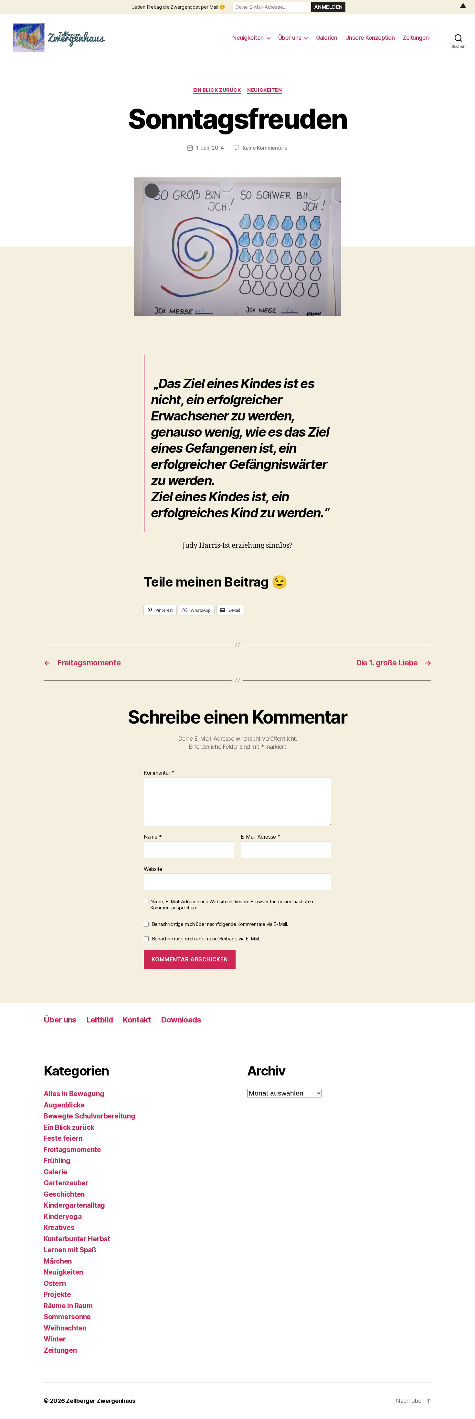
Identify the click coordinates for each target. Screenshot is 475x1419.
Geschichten (64, 1194)
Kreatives (59, 1227)
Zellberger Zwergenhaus (100, 1400)
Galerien (326, 37)
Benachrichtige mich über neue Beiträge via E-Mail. (206, 939)
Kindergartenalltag (74, 1205)
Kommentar (159, 773)
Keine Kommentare (265, 147)
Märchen (58, 1261)
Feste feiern (63, 1138)
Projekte (57, 1294)
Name (153, 837)
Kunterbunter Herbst (77, 1238)
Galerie (55, 1172)
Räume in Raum (68, 1305)
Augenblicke (64, 1105)
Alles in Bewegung (74, 1094)
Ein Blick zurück (217, 90)
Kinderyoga (62, 1216)
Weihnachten (65, 1328)
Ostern (55, 1283)
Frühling (57, 1161)
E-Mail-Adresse (260, 837)
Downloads (181, 1019)
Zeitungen (416, 37)
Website (153, 869)
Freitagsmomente (72, 1149)
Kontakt (136, 1019)
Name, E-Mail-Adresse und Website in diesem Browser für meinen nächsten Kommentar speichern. (231, 905)
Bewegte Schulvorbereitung (89, 1116)
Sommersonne (67, 1317)
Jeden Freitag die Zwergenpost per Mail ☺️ (178, 7)
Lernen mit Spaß (70, 1250)
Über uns (289, 37)
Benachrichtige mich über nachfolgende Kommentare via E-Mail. (220, 924)
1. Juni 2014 (210, 147)
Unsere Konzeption (370, 37)
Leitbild (99, 1019)
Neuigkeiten (248, 37)
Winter (55, 1339)
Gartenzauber (66, 1183)
